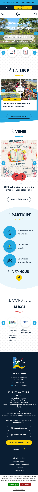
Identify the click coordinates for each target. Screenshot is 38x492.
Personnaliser (19, 489)
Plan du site (19, 467)
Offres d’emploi (20, 435)
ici (33, 2)
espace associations (24, 7)
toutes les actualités (19, 116)
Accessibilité (19, 470)
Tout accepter (13, 485)
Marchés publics (20, 428)
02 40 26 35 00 (20, 383)
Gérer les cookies (19, 458)
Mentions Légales (19, 461)
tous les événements (19, 199)
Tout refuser (25, 485)
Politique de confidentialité (19, 464)
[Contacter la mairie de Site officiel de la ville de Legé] (35, 14)
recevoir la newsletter (19, 443)
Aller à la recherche (8, 3)
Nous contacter (20, 386)
